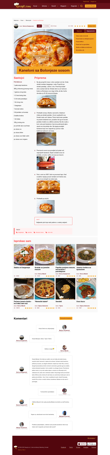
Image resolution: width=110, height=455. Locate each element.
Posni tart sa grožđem (82, 44)
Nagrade (74, 6)
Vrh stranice (91, 438)
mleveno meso (40, 232)
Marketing (42, 447)
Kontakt (46, 447)
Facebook (63, 447)
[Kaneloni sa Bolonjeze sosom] (53, 101)
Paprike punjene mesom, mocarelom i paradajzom (65, 260)
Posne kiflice (80, 41)
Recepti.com (22, 5)
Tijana (64, 393)
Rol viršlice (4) (80, 50)
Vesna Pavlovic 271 (21, 405)
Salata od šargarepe (24, 260)
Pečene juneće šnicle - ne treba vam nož (24, 293)
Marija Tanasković (64, 330)
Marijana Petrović (64, 416)
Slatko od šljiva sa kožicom (84, 47)
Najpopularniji (91, 31)
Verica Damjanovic (28, 26)
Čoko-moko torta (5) (82, 36)
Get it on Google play (91, 443)
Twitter (71, 447)
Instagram (85, 447)
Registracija (86, 1)
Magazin (63, 6)
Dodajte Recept (90, 6)
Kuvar (35, 6)
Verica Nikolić (64, 350)
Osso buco (86, 293)
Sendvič (65, 293)
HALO (23, 450)
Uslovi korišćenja (35, 447)
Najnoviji (79, 31)
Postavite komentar (66, 318)
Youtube (78, 447)
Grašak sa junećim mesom (44, 260)
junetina (30, 232)
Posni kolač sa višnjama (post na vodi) (85, 38)
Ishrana (44, 6)
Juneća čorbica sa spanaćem (86, 260)
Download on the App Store (82, 443)
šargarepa (21, 232)
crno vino (50, 232)
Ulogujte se (93, 1)
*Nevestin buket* (44, 293)
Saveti (53, 6)
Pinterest (94, 447)
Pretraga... (81, 6)
